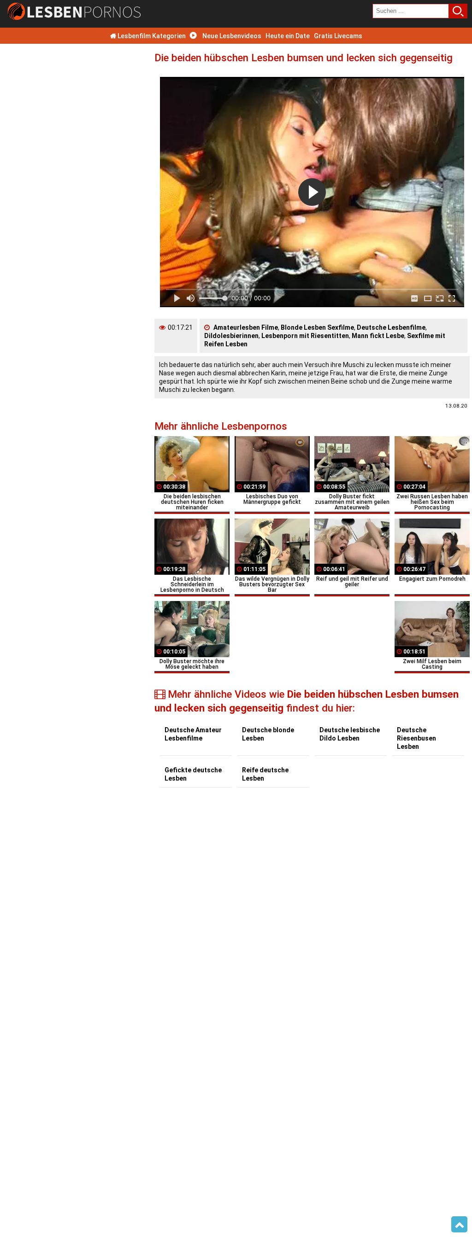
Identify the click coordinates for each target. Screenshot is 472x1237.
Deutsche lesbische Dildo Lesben (349, 734)
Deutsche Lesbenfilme (391, 327)
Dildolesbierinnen (231, 335)
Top (459, 1224)
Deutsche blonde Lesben (268, 734)
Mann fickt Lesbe (378, 335)
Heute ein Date (288, 36)
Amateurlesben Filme (245, 327)
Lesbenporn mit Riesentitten (305, 335)
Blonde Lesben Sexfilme (317, 327)
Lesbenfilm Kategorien (151, 36)
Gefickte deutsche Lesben (193, 774)
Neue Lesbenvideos (231, 36)
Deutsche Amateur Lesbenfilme (193, 734)
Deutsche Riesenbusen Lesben (416, 738)
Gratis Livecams (338, 36)
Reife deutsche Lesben (265, 774)
